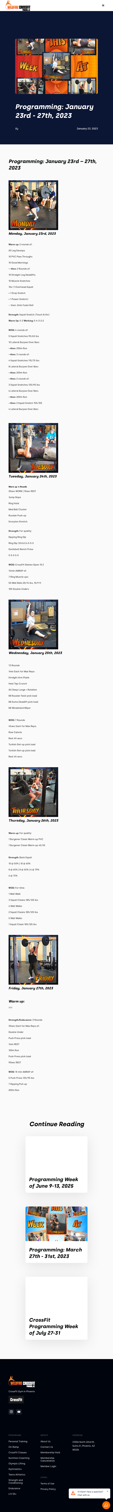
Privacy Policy (48, 1489)
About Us (45, 1441)
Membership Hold (50, 1452)
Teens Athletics (17, 1474)
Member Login (48, 1466)
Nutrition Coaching (19, 1458)
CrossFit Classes (18, 1452)
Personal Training (18, 1441)
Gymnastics (15, 1469)
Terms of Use (47, 1483)
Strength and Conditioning (16, 1481)
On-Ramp (14, 1447)
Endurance (14, 1488)
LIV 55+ (12, 1494)
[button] (103, 5)
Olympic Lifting (17, 1463)
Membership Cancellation (48, 1459)
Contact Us (47, 1447)
